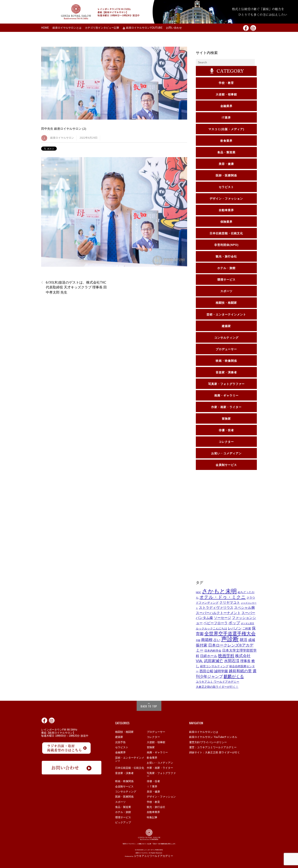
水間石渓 (231, 661)
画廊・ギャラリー (157, 752)
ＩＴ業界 (152, 786)
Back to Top (149, 706)
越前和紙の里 (240, 671)
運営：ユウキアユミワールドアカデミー (213, 747)
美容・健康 (153, 791)
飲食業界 (152, 757)
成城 (251, 640)
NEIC (198, 592)
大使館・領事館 (156, 742)
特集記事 (152, 817)
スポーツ (120, 801)
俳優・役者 (153, 781)
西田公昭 (206, 671)
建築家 (119, 736)
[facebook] (246, 28)
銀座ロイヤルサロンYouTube (144, 27)
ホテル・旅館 (123, 812)
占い (216, 640)
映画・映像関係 (124, 781)
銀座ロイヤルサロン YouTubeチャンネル (213, 736)
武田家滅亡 (213, 661)
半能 (198, 640)
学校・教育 (153, 801)
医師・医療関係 (124, 796)
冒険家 (151, 747)
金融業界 (120, 752)
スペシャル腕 (244, 608)
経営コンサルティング (214, 666)
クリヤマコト (229, 603)
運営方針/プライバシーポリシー (208, 742)
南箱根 (207, 640)
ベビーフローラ (216, 623)
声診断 (230, 639)
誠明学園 (221, 671)
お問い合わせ (174, 27)
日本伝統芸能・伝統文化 (129, 767)
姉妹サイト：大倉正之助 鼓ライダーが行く (214, 752)
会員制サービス (124, 786)
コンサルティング (125, 791)
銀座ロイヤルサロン (62, 137)
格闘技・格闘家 (124, 731)
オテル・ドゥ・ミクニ (222, 597)
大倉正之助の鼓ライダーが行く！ (217, 686)
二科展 (246, 628)
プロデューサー (156, 731)
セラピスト (121, 747)
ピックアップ (123, 822)
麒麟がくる (234, 676)
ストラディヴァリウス (216, 608)
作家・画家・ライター (160, 767)
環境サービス (123, 817)
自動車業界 (153, 812)
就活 (243, 640)
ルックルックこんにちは (211, 628)
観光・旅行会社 (156, 807)
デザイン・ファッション (161, 796)
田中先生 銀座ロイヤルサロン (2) (63, 128)
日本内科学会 (212, 650)
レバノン (235, 628)
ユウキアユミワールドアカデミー (153, 855)
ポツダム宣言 (247, 623)
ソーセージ (222, 618)
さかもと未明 (219, 591)
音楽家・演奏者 (124, 773)
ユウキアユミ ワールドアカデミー (217, 681)
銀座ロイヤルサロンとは (67, 27)
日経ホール (208, 656)
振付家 (201, 645)
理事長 (245, 661)
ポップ (234, 623)
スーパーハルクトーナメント (218, 613)
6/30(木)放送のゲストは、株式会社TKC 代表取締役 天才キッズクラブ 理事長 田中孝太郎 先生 (74, 287)
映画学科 (226, 655)
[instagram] (253, 28)
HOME (45, 27)
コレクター (153, 736)
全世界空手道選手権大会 (230, 633)
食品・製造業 (123, 807)
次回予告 (120, 742)
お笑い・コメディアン (160, 762)
